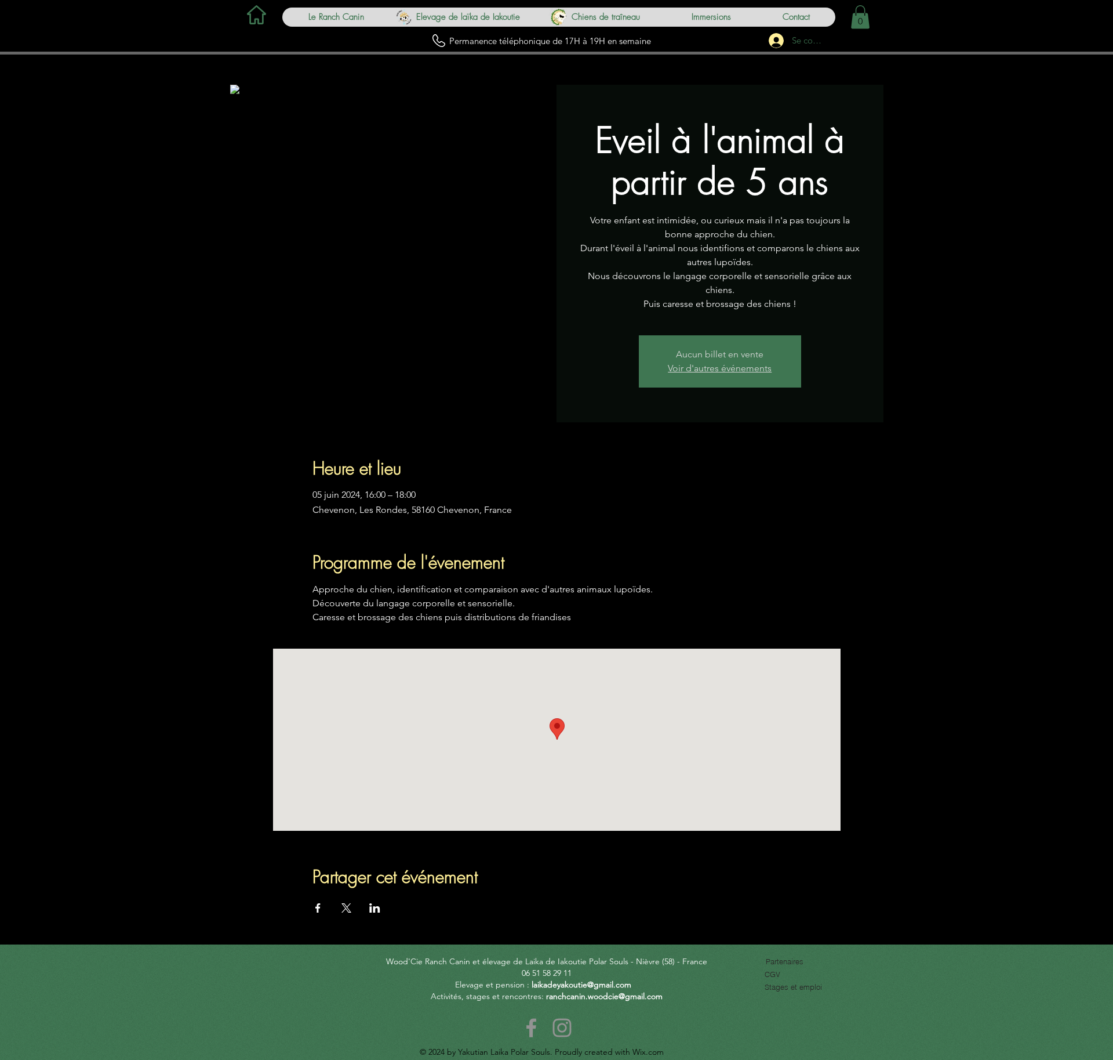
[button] (860, 17)
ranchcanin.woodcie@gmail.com (604, 996)
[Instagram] (562, 1027)
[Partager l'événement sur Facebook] (317, 908)
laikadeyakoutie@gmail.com (581, 984)
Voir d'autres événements (720, 368)
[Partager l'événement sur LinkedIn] (374, 908)
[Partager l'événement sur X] (346, 908)
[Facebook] (531, 1027)
